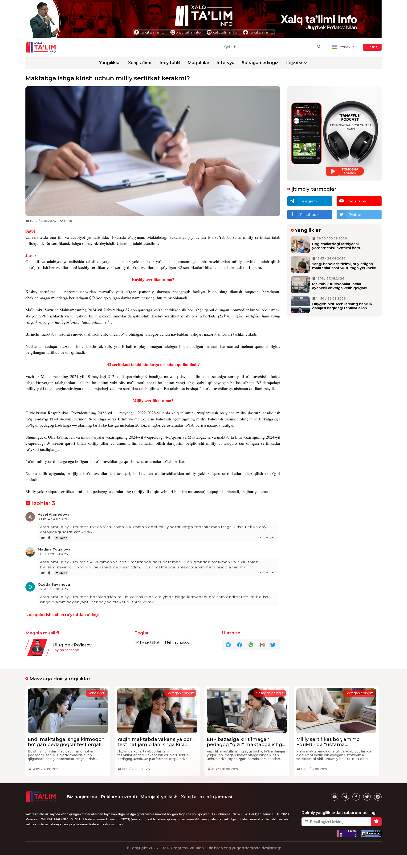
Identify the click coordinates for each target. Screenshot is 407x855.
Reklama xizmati (119, 796)
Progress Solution (187, 848)
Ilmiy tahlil (169, 62)
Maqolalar (198, 62)
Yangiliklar (110, 62)
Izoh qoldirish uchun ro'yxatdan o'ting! (62, 614)
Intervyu (225, 62)
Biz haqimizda (82, 796)
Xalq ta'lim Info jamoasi (206, 796)
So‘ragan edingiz (260, 62)
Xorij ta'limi (139, 62)
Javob (63, 538)
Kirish (370, 47)
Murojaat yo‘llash (159, 796)
